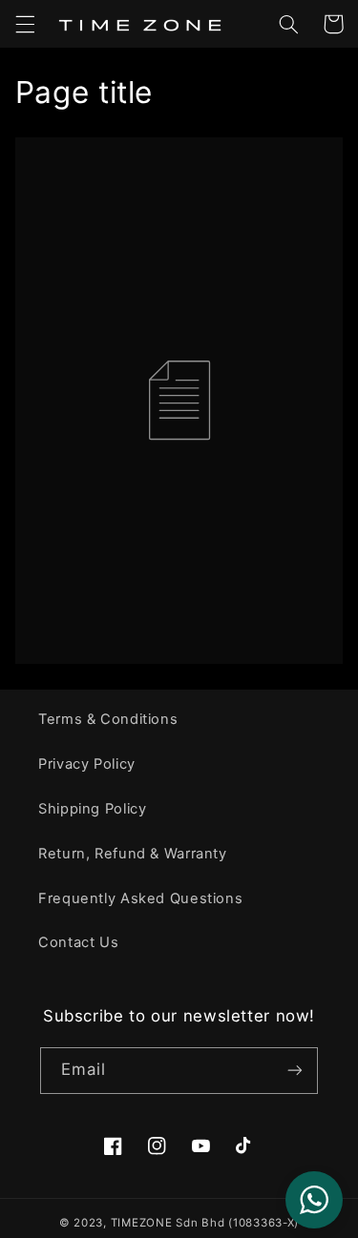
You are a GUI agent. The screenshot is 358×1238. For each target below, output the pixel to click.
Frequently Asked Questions (140, 898)
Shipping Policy (92, 808)
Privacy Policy (87, 764)
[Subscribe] (295, 1070)
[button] (25, 24)
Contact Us (78, 942)
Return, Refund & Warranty (132, 853)
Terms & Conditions (108, 719)
